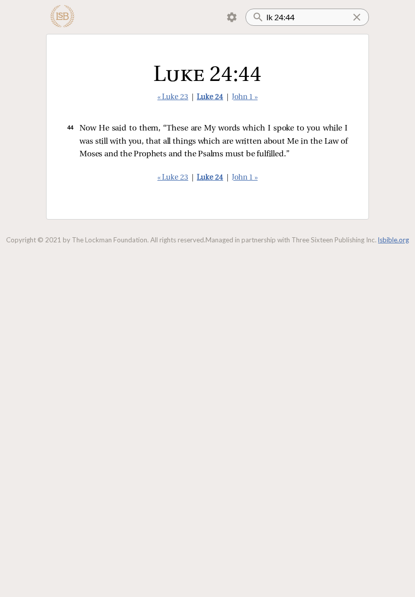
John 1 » (245, 97)
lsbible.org (393, 240)
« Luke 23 (172, 97)
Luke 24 (210, 97)
